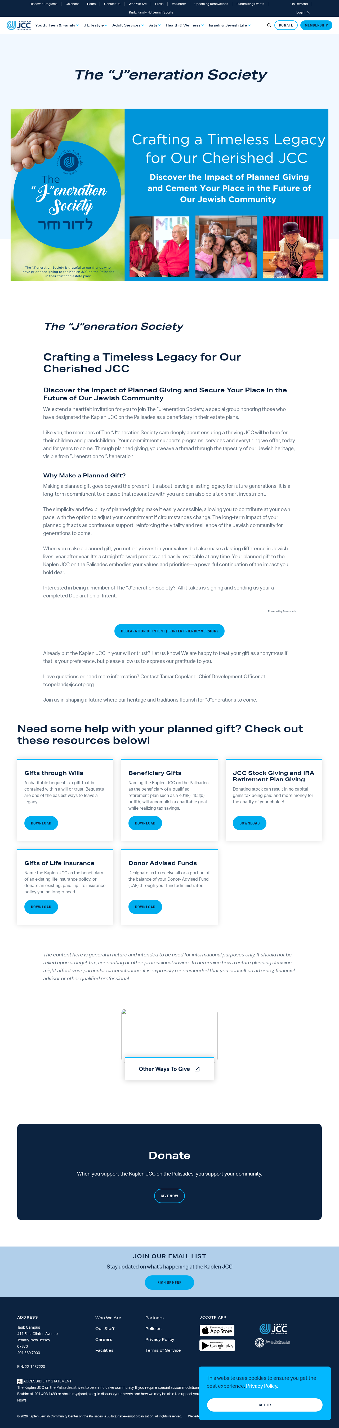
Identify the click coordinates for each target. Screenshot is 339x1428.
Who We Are (138, 4)
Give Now (169, 1196)
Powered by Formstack (282, 611)
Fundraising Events (250, 4)
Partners (154, 1317)
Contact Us (112, 4)
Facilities (104, 1350)
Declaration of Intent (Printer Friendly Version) (169, 631)
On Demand (299, 4)
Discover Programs (43, 4)
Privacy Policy (159, 1339)
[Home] (19, 25)
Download (41, 823)
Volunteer (179, 4)
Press (159, 4)
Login (300, 12)
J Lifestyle (94, 25)
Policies (153, 1328)
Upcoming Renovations (211, 4)
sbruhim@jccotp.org (79, 1394)
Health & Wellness (183, 25)
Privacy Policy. (262, 1386)
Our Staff (104, 1328)
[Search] (269, 25)
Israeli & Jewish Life (228, 25)
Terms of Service (163, 1350)
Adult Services (126, 25)
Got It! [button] (265, 1405)
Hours (91, 4)
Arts (153, 25)
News (21, 1400)
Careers (103, 1339)
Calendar (72, 4)
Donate (286, 25)
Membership (316, 25)
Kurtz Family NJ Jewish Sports (151, 12)
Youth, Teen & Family (55, 25)
